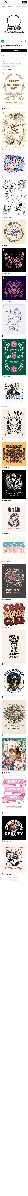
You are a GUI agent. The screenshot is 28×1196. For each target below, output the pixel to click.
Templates (10, 6)
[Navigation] (2, 2)
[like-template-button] (21, 41)
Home (3, 6)
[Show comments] (25, 55)
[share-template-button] (25, 41)
